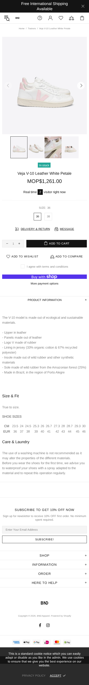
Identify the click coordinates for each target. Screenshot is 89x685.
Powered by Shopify (61, 616)
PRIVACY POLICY (34, 675)
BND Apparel (17, 18)
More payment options (45, 283)
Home (22, 28)
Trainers (32, 28)
